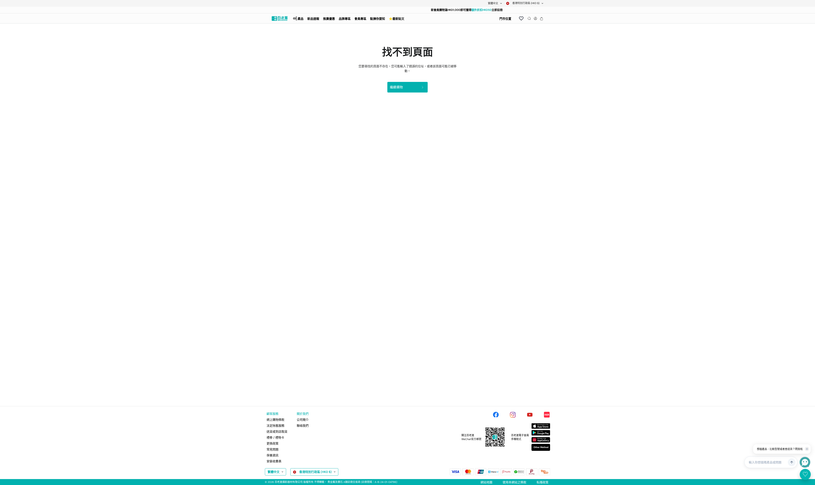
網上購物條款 (275, 420)
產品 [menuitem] (301, 19)
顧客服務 (272, 414)
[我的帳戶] (535, 18)
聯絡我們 (303, 426)
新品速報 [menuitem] (313, 19)
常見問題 (272, 449)
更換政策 (272, 443)
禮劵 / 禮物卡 (275, 437)
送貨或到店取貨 (277, 431)
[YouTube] (529, 414)
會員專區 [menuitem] (360, 19)
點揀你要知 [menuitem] (377, 19)
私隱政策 (542, 482)
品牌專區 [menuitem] (345, 19)
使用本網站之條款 (514, 482)
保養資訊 (272, 455)
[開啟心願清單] (521, 18)
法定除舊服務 (275, 426)
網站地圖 (486, 482)
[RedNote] (546, 414)
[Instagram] (512, 414)
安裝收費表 (274, 461)
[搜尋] (529, 18)
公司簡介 (303, 420)
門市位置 (505, 19)
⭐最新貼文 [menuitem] (396, 19)
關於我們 (303, 414)
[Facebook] (495, 414)
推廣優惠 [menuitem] (329, 19)
